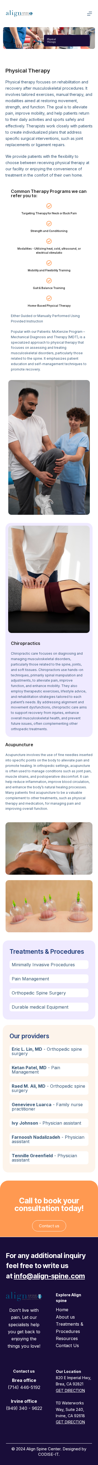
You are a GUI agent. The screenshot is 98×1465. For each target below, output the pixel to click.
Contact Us (67, 1345)
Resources (67, 1338)
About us (65, 1317)
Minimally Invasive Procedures (43, 964)
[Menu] (89, 13)
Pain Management (30, 978)
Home (62, 1309)
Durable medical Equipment (40, 1007)
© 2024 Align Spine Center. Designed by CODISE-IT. (48, 1451)
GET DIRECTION (70, 1422)
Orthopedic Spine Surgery (39, 993)
